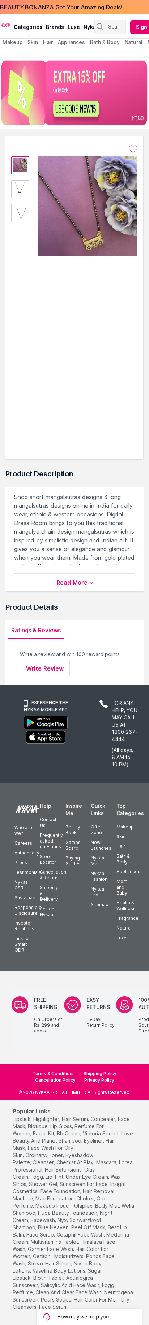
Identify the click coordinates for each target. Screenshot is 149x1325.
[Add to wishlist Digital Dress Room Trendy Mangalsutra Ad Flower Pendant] (133, 149)
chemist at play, (75, 1162)
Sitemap (99, 904)
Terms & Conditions (54, 1073)
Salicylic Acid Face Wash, (71, 1285)
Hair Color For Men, (97, 1299)
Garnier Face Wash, (51, 1249)
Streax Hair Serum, (50, 1263)
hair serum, (75, 1119)
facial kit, (44, 1133)
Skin (120, 836)
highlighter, (46, 1119)
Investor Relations (24, 925)
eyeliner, (94, 1141)
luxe (74, 27)
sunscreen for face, (84, 1184)
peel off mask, (88, 1227)
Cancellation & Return (53, 874)
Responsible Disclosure (28, 910)
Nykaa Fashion (99, 876)
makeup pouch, (54, 1206)
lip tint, (55, 1177)
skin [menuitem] (32, 42)
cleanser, (44, 1162)
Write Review (45, 668)
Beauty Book (72, 829)
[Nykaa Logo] (6, 25)
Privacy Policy (99, 1080)
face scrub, (40, 1234)
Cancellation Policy (55, 1080)
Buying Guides (73, 860)
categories (28, 27)
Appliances (128, 871)
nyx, (63, 1220)
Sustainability (28, 897)
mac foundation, (55, 1198)
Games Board (73, 845)
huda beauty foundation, (68, 1213)
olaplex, (84, 1206)
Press (20, 862)
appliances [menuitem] (71, 42)
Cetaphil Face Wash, (80, 1234)
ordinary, (36, 1155)
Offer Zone (96, 829)
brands (55, 27)
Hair (120, 846)
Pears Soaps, (56, 1299)
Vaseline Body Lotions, (59, 1271)
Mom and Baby (121, 887)
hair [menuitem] (48, 42)
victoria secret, (101, 1133)
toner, (56, 1155)
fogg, (37, 1177)
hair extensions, (64, 1169)
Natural (124, 928)
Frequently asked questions (51, 840)
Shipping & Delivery (49, 893)
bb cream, (69, 1133)
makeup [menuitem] (12, 42)
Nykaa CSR (21, 885)
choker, (85, 1198)
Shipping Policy (100, 1073)
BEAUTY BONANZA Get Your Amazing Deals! (61, 7)
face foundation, (60, 1191)
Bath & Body (122, 859)
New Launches (101, 845)
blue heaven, (54, 1227)
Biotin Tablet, (49, 1278)
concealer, (103, 1119)
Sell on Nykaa (47, 911)
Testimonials (27, 872)
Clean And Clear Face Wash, (69, 1292)
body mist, (107, 1206)
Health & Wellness (126, 905)
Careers (23, 843)
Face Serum (53, 1307)
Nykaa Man (97, 860)
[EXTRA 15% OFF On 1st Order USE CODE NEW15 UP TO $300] (74, 93)
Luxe (121, 937)
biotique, (38, 1126)
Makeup (125, 827)
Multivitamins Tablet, (55, 1242)
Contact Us (48, 822)
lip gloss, (61, 1126)
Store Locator (48, 859)
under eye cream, (87, 1177)
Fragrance (127, 918)
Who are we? (23, 830)
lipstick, (22, 1119)
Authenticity (26, 853)
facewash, (43, 1220)
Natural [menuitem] (133, 42)
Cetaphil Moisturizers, (59, 1256)
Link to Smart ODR (21, 944)
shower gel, (43, 1184)
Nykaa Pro (97, 891)
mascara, (107, 1162)
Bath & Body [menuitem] (105, 42)
